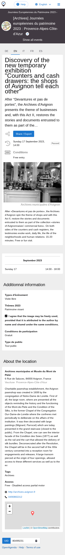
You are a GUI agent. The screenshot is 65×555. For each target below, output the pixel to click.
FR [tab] (32, 51)
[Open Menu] (58, 4)
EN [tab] (15, 51)
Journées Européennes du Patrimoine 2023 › (32, 12)
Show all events (32, 39)
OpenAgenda (9, 547)
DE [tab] (6, 51)
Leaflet (26, 527)
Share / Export (24, 133)
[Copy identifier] (36, 541)
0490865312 (15, 496)
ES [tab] (40, 51)
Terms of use (33, 547)
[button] (32, 513)
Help (23, 4)
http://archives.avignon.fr (21, 491)
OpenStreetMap (40, 527)
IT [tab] (24, 51)
